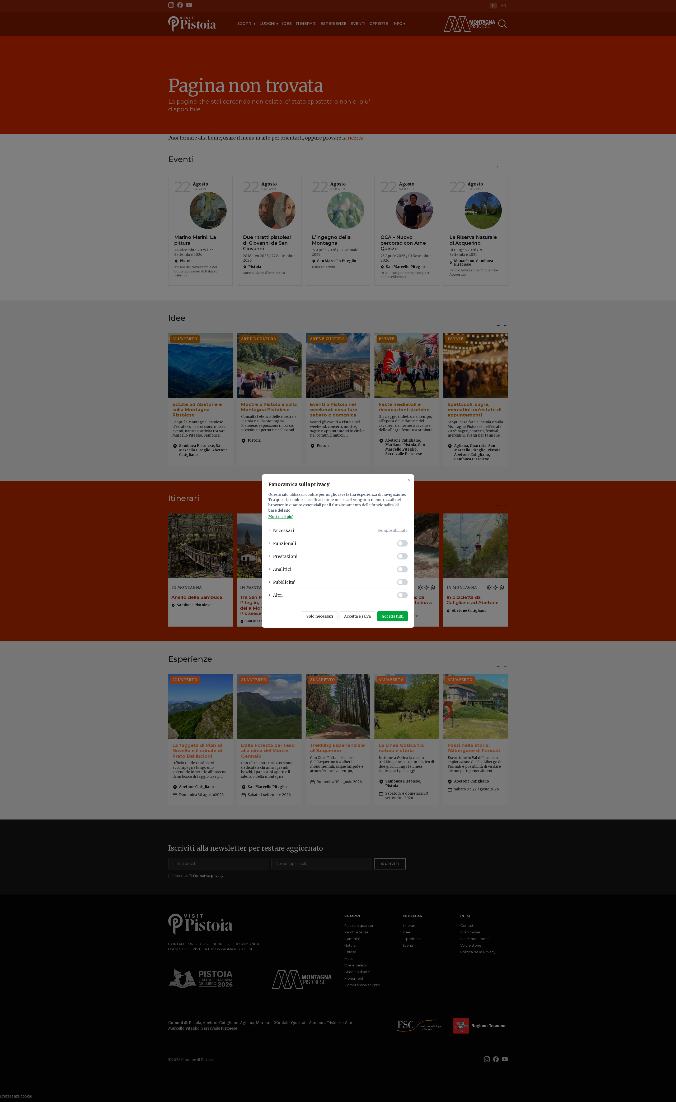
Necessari (283, 530)
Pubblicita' (284, 582)
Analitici (282, 569)
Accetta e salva (357, 616)
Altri (278, 595)
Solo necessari (319, 616)
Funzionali (284, 543)
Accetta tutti (392, 616)
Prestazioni (285, 556)
